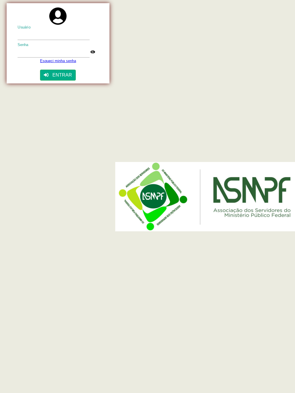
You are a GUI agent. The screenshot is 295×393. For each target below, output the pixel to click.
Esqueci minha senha (58, 61)
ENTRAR (61, 75)
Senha (23, 45)
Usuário (24, 27)
